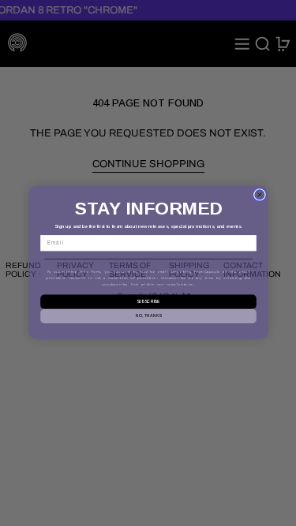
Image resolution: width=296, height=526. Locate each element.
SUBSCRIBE (148, 302)
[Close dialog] (259, 195)
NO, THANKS (147, 316)
